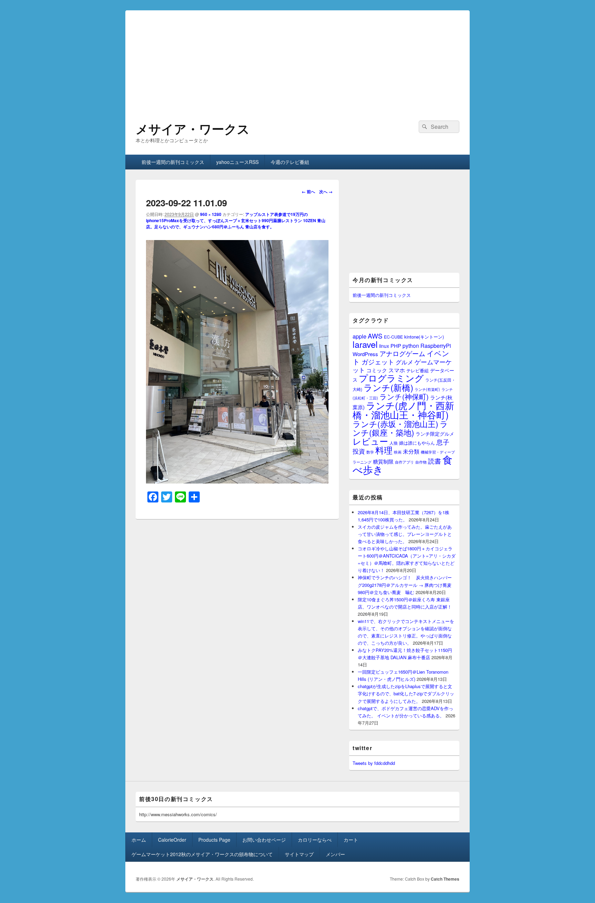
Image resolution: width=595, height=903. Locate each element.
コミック (376, 370)
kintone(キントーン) (424, 336)
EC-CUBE (393, 337)
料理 (384, 450)
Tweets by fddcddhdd (374, 763)
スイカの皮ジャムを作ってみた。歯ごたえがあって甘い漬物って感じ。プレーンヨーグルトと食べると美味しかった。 (405, 533)
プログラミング (391, 377)
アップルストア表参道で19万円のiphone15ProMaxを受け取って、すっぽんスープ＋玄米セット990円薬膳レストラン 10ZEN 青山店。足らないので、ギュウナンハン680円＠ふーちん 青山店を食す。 (235, 220)
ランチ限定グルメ (435, 433)
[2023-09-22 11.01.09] (237, 481)
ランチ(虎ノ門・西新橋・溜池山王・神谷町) (403, 409)
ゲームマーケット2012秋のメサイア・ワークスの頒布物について (202, 854)
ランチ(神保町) (404, 396)
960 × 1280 (210, 214)
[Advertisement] (297, 58)
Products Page (214, 839)
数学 (370, 452)
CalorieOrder (172, 839)
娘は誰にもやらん (417, 442)
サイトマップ (299, 854)
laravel (365, 344)
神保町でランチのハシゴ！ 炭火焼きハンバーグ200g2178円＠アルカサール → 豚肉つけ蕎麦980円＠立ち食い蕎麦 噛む (405, 584)
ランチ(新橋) (388, 387)
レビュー (370, 441)
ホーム (139, 839)
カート (351, 839)
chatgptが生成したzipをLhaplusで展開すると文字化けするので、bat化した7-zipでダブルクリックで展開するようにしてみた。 (406, 693)
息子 (442, 441)
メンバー (335, 854)
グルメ (404, 361)
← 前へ (308, 191)
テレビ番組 (417, 370)
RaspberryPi (435, 345)
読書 (434, 460)
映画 (397, 452)
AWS (375, 335)
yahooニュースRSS (237, 161)
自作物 (421, 462)
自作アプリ (404, 462)
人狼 (393, 443)
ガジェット (378, 361)
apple (359, 336)
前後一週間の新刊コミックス (173, 161)
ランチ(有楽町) (427, 389)
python (411, 345)
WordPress (365, 353)
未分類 (411, 451)
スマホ (396, 370)
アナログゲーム (402, 353)
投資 (359, 451)
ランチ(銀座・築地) (400, 428)
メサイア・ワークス (193, 128)
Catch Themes (445, 879)
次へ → (326, 191)
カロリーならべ (315, 839)
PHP (395, 345)
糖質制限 (383, 461)
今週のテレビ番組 (290, 161)
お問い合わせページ (264, 839)
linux (384, 345)
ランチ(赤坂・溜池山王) (395, 423)
